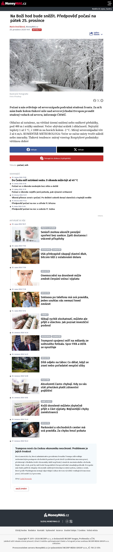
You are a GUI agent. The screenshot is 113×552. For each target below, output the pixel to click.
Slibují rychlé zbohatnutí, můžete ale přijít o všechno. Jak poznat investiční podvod (64, 322)
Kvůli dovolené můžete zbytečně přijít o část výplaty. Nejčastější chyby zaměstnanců (65, 409)
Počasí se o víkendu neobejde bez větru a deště (35, 186)
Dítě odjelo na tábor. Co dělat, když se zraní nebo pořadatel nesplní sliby (65, 364)
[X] (98, 100)
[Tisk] (101, 100)
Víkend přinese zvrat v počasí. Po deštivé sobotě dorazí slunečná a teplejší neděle (52, 197)
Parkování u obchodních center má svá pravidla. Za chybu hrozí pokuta (63, 429)
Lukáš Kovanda (26, 479)
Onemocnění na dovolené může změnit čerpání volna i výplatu (61, 277)
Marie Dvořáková (17, 27)
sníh (26, 165)
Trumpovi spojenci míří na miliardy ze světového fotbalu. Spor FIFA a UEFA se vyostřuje (64, 344)
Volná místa (92, 530)
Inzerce (59, 530)
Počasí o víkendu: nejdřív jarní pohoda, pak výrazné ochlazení (42, 192)
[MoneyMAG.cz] (13, 3)
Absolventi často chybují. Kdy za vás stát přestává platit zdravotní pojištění (64, 387)
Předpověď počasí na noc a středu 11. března (33, 203)
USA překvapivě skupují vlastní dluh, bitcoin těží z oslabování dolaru (64, 255)
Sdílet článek (96, 33)
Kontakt (40, 530)
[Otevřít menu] (109, 3)
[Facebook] (94, 100)
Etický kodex (21, 530)
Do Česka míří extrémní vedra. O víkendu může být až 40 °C (45, 180)
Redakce (32, 530)
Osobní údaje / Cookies (74, 530)
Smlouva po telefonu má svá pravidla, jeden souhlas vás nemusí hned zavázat (64, 300)
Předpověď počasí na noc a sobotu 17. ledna (33, 209)
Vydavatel (50, 530)
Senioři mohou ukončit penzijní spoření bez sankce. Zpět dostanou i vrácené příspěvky (64, 235)
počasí (20, 165)
